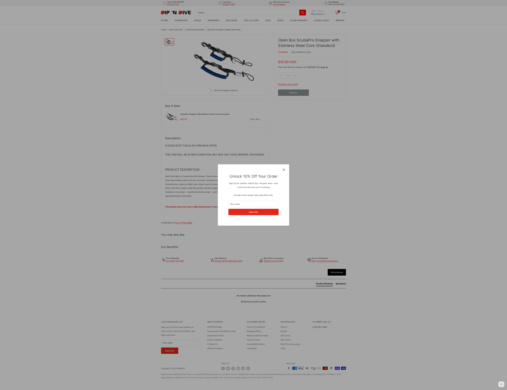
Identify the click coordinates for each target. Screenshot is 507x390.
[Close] (284, 169)
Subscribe (253, 212)
